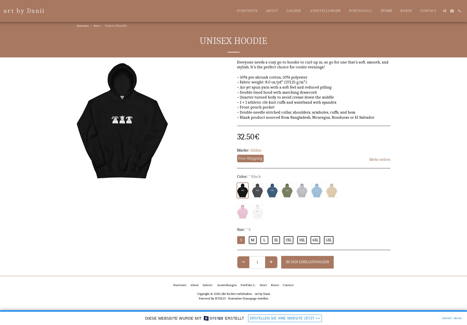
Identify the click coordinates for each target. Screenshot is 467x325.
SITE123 (220, 298)
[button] (444, 11)
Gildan (255, 150)
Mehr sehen (379, 159)
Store (96, 25)
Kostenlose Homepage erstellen (248, 298)
